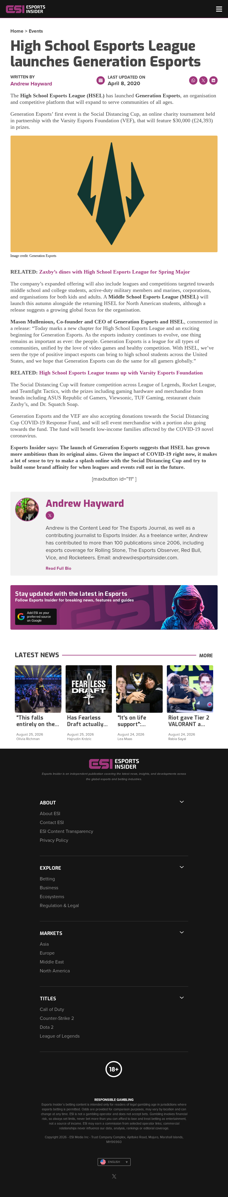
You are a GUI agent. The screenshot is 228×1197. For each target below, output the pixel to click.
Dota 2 (46, 1027)
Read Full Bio (58, 568)
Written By (22, 77)
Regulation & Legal (59, 906)
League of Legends (60, 1036)
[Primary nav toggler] (219, 9)
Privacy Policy (54, 840)
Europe (47, 953)
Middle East (52, 962)
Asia (44, 944)
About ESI (50, 814)
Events (36, 31)
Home (16, 31)
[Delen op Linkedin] (213, 80)
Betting (47, 879)
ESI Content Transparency (66, 831)
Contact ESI (52, 822)
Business (49, 888)
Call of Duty (52, 1009)
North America (55, 971)
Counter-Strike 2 (57, 1018)
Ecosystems (52, 897)
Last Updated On (126, 77)
